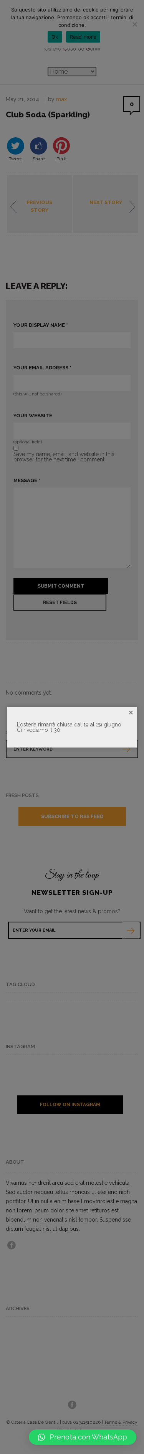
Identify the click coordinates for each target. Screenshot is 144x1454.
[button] (82, 1437)
